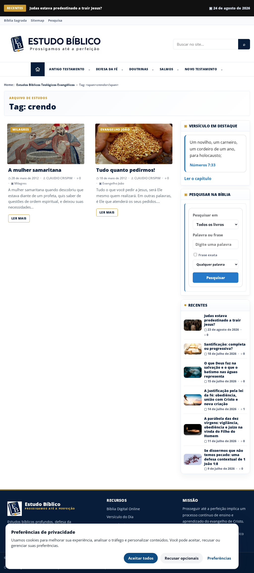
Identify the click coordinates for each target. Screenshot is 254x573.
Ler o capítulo (197, 178)
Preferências (219, 558)
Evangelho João (113, 183)
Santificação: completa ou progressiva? (225, 346)
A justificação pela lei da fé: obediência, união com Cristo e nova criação (223, 397)
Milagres (20, 183)
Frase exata (207, 255)
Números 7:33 (203, 164)
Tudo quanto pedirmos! (125, 170)
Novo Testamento (201, 69)
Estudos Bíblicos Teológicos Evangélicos (45, 85)
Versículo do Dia (120, 516)
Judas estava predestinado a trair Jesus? (66, 8)
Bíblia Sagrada (15, 20)
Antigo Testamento (66, 69)
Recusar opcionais (181, 558)
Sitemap (37, 20)
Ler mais (19, 218)
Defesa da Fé (107, 69)
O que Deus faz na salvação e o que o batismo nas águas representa (221, 370)
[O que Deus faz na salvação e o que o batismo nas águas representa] (193, 372)
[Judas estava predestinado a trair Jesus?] (193, 325)
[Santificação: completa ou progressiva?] (193, 349)
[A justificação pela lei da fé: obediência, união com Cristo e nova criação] (193, 399)
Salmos (166, 69)
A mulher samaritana (34, 170)
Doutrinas (138, 69)
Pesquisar (215, 277)
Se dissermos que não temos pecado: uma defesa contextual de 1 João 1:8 (224, 457)
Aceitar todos (140, 558)
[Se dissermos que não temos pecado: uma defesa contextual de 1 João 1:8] (193, 459)
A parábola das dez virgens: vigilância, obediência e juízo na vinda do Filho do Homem (223, 427)
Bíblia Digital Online (123, 508)
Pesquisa (55, 20)
